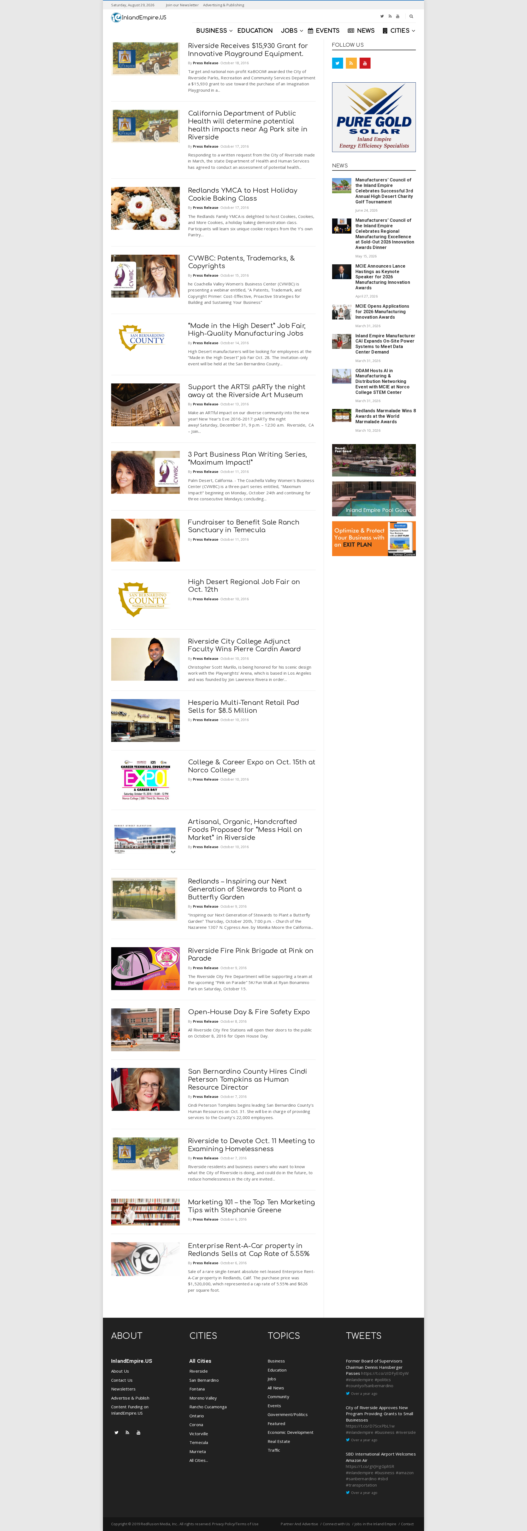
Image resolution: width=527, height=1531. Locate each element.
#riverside (406, 1432)
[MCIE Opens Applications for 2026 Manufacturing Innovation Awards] (341, 311)
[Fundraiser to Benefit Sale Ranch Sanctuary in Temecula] (145, 540)
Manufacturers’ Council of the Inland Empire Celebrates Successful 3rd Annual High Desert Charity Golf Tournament (384, 190)
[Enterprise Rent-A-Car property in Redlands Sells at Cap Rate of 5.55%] (145, 1259)
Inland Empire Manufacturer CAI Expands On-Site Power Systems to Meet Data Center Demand (385, 344)
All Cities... (198, 1460)
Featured (276, 1423)
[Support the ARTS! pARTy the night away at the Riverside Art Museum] (145, 404)
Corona (196, 1424)
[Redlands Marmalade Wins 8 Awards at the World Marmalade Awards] (341, 415)
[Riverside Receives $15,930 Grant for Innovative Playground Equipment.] (145, 58)
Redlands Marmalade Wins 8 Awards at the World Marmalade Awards (385, 416)
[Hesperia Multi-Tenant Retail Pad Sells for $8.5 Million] (145, 720)
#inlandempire (360, 1379)
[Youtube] (398, 16)
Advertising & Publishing (223, 4)
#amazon (405, 1472)
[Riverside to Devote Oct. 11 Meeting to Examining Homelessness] (145, 1154)
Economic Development (290, 1432)
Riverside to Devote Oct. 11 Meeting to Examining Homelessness (251, 1145)
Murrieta (197, 1451)
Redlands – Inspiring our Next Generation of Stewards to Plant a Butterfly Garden (245, 889)
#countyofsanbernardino (369, 1385)
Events (274, 1405)
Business (276, 1361)
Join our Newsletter (182, 4)
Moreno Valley (203, 1398)
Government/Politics (288, 1414)
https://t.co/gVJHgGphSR (370, 1466)
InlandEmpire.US (131, 1361)
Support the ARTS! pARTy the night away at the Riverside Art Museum (247, 391)
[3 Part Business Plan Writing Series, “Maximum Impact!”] (145, 472)
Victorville (198, 1433)
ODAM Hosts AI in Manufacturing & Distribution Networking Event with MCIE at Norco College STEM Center (382, 381)
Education (277, 1370)
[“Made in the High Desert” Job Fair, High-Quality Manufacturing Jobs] (145, 339)
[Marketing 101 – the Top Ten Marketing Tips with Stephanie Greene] (145, 1212)
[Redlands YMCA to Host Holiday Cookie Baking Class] (145, 208)
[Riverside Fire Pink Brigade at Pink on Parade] (145, 968)
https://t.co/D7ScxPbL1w (370, 1426)
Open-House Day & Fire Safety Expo (249, 1012)
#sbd (383, 1478)
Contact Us (122, 1380)
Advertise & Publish (130, 1398)
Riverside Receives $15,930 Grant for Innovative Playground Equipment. (248, 50)
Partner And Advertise (299, 1523)
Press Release (205, 62)
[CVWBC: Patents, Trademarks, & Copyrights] (145, 276)
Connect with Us (336, 1523)
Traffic (274, 1450)
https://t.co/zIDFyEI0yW (385, 1373)
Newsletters (123, 1389)
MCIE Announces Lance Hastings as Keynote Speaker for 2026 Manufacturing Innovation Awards (382, 276)
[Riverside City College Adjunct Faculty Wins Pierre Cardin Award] (145, 659)
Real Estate (279, 1441)
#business (385, 1432)
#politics (383, 1379)
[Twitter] (382, 16)
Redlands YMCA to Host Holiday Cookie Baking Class (242, 194)
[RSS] (390, 16)
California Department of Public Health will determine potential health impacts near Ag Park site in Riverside (247, 125)
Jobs (272, 1378)
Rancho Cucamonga (208, 1406)
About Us (120, 1371)
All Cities (200, 1361)
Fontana (197, 1389)
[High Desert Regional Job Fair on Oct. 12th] (145, 599)
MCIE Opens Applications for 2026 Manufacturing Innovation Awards (382, 312)
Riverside (198, 1371)
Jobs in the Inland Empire (376, 1523)
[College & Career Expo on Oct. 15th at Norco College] (145, 780)
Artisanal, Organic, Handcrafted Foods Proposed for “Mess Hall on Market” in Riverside (245, 830)
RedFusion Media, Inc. (159, 1523)
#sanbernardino (361, 1478)
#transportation (361, 1485)
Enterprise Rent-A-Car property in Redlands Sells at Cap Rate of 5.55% (249, 1250)
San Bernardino (204, 1380)
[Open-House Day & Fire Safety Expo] (145, 1029)
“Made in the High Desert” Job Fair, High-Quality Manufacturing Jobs (246, 330)
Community (278, 1396)
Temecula (198, 1442)
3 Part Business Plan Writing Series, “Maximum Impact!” (247, 458)
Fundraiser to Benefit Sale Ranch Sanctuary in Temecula (243, 526)
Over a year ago (364, 1393)
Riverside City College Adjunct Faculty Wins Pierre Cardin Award (244, 645)
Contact (407, 1523)
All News (276, 1387)
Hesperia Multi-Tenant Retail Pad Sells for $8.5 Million (243, 706)
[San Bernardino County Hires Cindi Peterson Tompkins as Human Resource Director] (145, 1089)
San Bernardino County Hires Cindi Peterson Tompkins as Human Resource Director (247, 1079)
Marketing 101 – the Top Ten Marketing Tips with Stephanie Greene (251, 1206)
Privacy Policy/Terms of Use (235, 1523)
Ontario (196, 1415)
